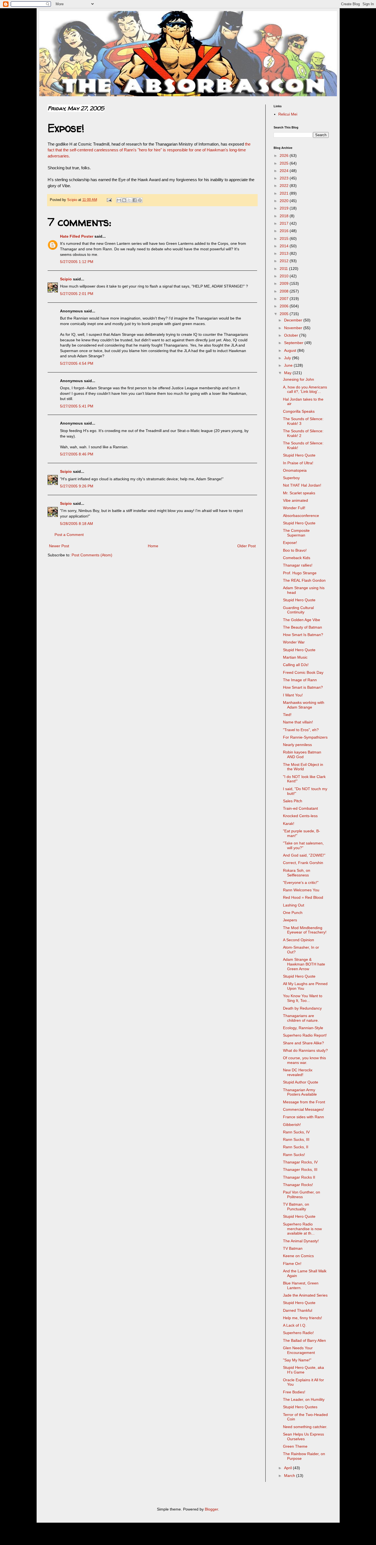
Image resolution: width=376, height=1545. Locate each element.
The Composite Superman (296, 532)
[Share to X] (129, 200)
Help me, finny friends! (302, 1318)
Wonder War (294, 642)
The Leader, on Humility (304, 1399)
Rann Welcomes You (301, 890)
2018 (285, 216)
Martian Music (295, 657)
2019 (285, 208)
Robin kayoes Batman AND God (302, 754)
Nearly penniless (297, 744)
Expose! (290, 542)
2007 (285, 298)
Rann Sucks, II (295, 1147)
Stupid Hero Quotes (300, 1407)
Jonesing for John (298, 379)
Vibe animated (295, 500)
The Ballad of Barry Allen (304, 1340)
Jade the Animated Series (305, 1295)
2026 (285, 155)
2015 (285, 238)
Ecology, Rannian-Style (303, 1028)
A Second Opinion (298, 940)
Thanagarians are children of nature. (301, 1018)
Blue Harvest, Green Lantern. (300, 1285)
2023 (285, 178)
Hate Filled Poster (76, 236)
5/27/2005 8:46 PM (76, 454)
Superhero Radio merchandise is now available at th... (302, 1229)
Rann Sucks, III (296, 1139)
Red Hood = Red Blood (303, 897)
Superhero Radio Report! (305, 1035)
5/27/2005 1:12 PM (76, 261)
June (289, 365)
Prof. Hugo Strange (300, 573)
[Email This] (119, 200)
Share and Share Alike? (303, 1043)
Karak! (288, 823)
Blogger (211, 1509)
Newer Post (59, 546)
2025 (285, 163)
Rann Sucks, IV (296, 1132)
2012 (285, 261)
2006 (285, 306)
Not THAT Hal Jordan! (302, 485)
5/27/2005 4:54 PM (76, 363)
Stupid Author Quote (300, 1082)
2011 (284, 268)
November (293, 328)
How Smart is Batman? (303, 687)
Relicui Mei (287, 114)
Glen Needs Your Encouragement (299, 1350)
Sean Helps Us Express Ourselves (303, 1436)
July (288, 358)
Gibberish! (292, 1124)
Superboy (291, 478)
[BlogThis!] (124, 200)
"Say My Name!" (297, 1360)
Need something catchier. (305, 1427)
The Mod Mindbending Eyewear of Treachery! (304, 930)
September (294, 342)
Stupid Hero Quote (299, 455)
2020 (285, 201)
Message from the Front (304, 1102)
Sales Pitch (292, 801)
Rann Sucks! (294, 1154)
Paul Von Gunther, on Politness (301, 1194)
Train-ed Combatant (300, 808)
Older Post (246, 546)
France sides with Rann (303, 1117)
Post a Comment (69, 534)
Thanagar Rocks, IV (300, 1162)
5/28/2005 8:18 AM (76, 523)
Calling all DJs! (296, 664)
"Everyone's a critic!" (300, 882)
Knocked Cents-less (300, 816)
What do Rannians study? (305, 1050)
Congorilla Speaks (299, 411)
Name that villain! (298, 722)
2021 (285, 193)
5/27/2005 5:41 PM (76, 406)
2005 (285, 314)
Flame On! (292, 1263)
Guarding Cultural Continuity (298, 610)
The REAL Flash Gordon (304, 580)
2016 (285, 231)
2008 (285, 291)
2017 (285, 223)
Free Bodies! (294, 1392)
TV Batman (293, 1248)
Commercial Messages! (303, 1109)
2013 (285, 253)
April (288, 1468)
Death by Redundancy (302, 1008)
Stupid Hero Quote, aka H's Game (303, 1369)
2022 (285, 185)
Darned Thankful (297, 1310)
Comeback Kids (296, 558)
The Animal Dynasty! (301, 1241)
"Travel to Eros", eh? (301, 730)
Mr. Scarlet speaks (299, 493)
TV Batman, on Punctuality (296, 1206)
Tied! (287, 714)
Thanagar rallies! (297, 565)
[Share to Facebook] (134, 200)
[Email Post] (109, 200)
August (290, 350)
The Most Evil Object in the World (303, 766)
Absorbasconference (301, 515)
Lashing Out (293, 905)
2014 (285, 246)
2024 (285, 170)
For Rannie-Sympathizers (305, 737)
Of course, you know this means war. (304, 1060)
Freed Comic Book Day (303, 672)
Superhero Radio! (298, 1333)
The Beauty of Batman (302, 627)
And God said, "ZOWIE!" (304, 855)
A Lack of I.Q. (294, 1325)
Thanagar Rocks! (298, 1184)
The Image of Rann (300, 680)
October (291, 335)
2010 (285, 276)
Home (153, 546)
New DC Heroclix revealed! (297, 1072)
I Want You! (293, 695)
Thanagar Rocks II (299, 1177)
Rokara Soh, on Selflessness (296, 872)
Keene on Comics (298, 1256)
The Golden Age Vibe (301, 620)
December (293, 320)
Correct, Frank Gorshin (303, 862)
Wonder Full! (294, 508)
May (288, 373)
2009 (285, 283)
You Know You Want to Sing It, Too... (302, 998)
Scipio (66, 279)
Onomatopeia (295, 470)
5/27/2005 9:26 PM (76, 486)
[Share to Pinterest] (140, 200)
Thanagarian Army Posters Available (300, 1092)
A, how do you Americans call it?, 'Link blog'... (305, 389)
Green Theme (295, 1446)
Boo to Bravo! (295, 550)
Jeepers (290, 920)
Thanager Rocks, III (300, 1169)
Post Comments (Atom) (92, 555)
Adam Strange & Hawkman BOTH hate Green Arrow (304, 964)
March (290, 1475)
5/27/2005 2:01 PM (76, 293)
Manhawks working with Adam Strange (303, 704)
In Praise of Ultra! (298, 463)
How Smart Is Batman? (303, 634)
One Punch (293, 912)
